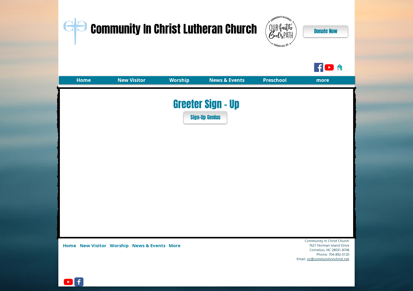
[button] (131, 80)
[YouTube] (329, 67)
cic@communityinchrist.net (328, 259)
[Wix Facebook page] (78, 281)
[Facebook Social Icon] (318, 67)
